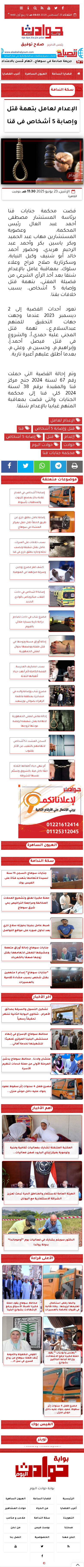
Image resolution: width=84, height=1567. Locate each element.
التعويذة (68, 1518)
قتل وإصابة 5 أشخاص (55, 429)
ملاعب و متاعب (15, 1518)
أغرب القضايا (11, 74)
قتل (50, 437)
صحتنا (68, 1528)
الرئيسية (68, 1499)
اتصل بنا (15, 1537)
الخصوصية (42, 1537)
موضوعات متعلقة (59, 480)
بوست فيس (42, 1528)
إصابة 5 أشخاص (21, 437)
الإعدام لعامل (63, 421)
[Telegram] (58, 467)
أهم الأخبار (42, 1109)
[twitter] (55, 7)
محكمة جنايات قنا (59, 453)
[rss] (42, 7)
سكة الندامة (62, 90)
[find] (35, 7)
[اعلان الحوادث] (50, 838)
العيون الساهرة (36, 74)
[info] (28, 7)
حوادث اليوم (43, 445)
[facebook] (62, 7)
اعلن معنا (68, 1537)
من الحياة (42, 1508)
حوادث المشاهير (15, 1508)
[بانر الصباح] (42, 53)
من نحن (15, 1528)
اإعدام (70, 437)
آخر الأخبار (42, 997)
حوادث (70, 445)
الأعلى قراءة (42, 1259)
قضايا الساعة (62, 74)
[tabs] (21, 7)
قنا (22, 429)
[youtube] (48, 7)
